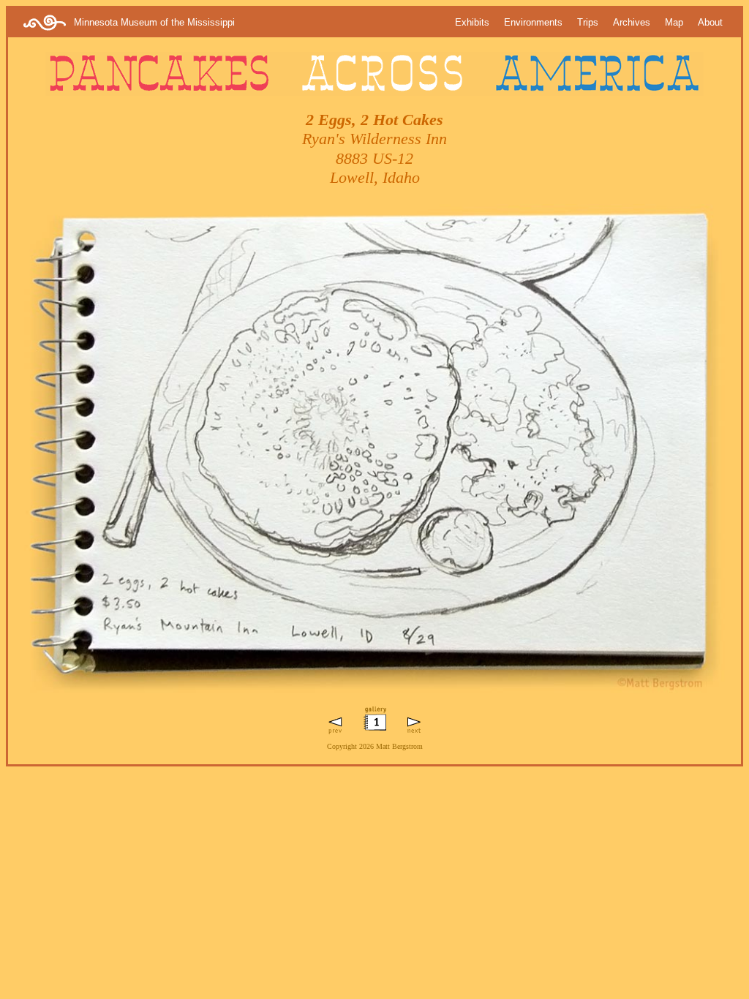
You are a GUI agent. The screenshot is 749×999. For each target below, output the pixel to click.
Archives (631, 22)
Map (674, 22)
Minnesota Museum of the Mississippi (154, 22)
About (710, 22)
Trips (587, 22)
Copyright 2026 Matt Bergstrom (375, 746)
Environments (533, 22)
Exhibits (472, 22)
